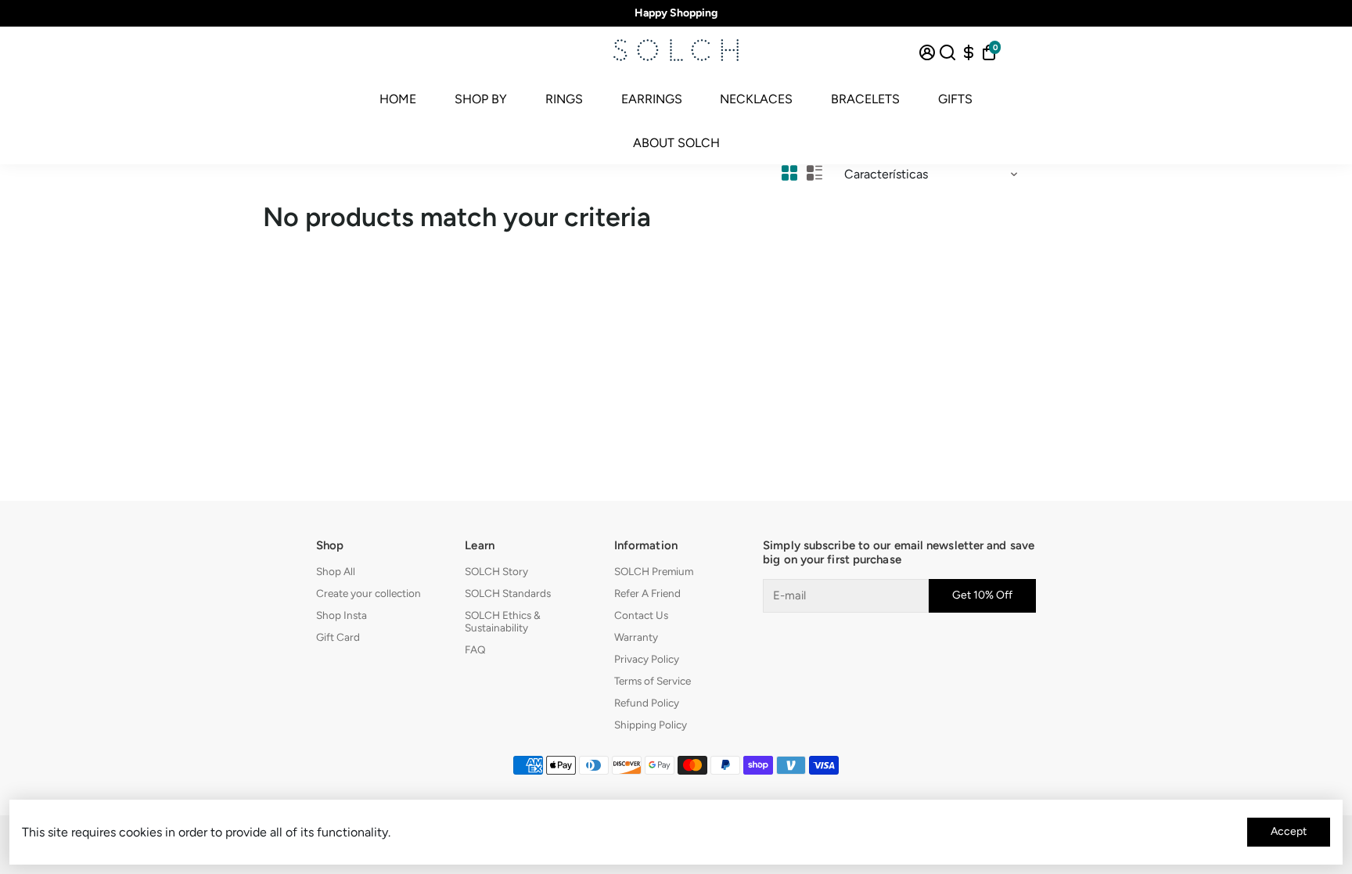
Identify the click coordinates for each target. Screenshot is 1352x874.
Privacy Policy (646, 659)
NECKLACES (756, 99)
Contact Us (641, 615)
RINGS (564, 99)
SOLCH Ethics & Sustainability (503, 621)
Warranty (636, 637)
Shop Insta (341, 615)
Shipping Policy (650, 724)
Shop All (335, 571)
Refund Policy (646, 702)
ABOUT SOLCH (676, 142)
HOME (397, 99)
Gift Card (338, 637)
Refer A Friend (647, 593)
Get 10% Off (982, 595)
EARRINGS (651, 99)
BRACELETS (865, 99)
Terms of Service (652, 680)
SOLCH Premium (653, 571)
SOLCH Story (496, 571)
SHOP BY (481, 99)
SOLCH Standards (508, 593)
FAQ (475, 649)
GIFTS (955, 99)
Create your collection (368, 593)
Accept (1289, 831)
